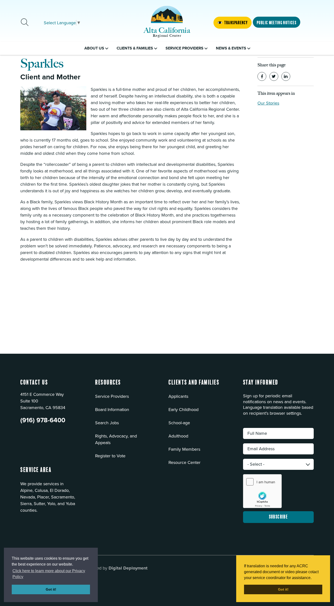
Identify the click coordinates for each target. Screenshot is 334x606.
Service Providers (112, 396)
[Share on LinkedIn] (285, 76)
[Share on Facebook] (261, 76)
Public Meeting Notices (276, 22)
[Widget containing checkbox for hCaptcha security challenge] (262, 491)
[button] (108, 385)
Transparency (236, 22)
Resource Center (184, 462)
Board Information (112, 409)
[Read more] (53, 108)
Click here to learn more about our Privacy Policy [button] (48, 574)
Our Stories (268, 103)
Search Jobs (107, 422)
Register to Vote (110, 456)
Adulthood (178, 436)
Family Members (184, 449)
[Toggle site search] (24, 22)
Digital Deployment (128, 568)
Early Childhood (183, 409)
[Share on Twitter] (273, 76)
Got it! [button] (51, 589)
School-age (179, 422)
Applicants (178, 396)
